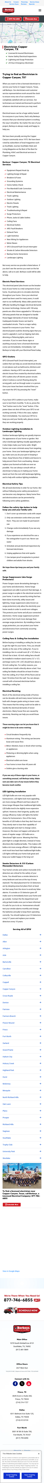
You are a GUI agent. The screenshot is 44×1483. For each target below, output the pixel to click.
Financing (24, 2)
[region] (20, 1467)
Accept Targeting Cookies (11, 1475)
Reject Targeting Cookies (29, 1475)
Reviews (24, 4)
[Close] (39, 1453)
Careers (16, 2)
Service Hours (14, 4)
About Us (8, 2)
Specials (32, 4)
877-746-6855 (18, 1299)
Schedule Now (32, 19)
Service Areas (34, 2)
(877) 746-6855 (14, 19)
